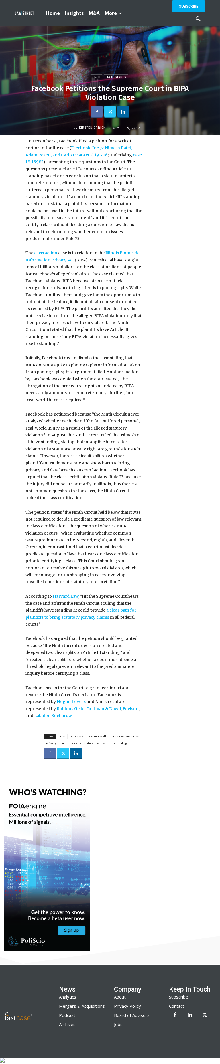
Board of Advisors (132, 1015)
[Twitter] (110, 112)
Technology (119, 743)
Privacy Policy (127, 1006)
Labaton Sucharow (53, 715)
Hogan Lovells (71, 701)
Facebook (77, 736)
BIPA (63, 736)
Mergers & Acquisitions (82, 1006)
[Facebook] (97, 112)
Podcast (67, 1015)
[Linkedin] (123, 112)
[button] (198, 19)
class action (45, 252)
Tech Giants (115, 77)
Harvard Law (65, 596)
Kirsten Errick (92, 127)
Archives (67, 1024)
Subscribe (178, 997)
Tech (97, 77)
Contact (176, 1006)
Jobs (118, 1024)
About (120, 997)
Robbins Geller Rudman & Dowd (89, 708)
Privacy (51, 743)
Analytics (67, 997)
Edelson (131, 708)
